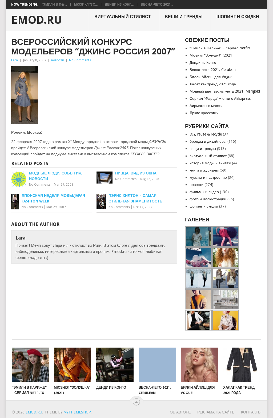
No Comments (80, 60)
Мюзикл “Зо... (86, 4)
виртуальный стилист (122, 16)
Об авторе (180, 412)
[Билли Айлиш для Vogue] (199, 365)
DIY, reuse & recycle (206, 134)
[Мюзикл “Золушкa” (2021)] (72, 365)
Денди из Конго (203, 62)
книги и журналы (204, 170)
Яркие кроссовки (204, 113)
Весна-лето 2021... (157, 4)
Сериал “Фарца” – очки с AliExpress (220, 98)
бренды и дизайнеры (208, 141)
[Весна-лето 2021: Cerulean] (157, 365)
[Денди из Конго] (115, 365)
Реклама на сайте (215, 412)
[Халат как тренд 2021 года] (241, 365)
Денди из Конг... (119, 4)
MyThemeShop (77, 412)
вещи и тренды (184, 16)
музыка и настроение (208, 177)
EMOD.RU (36, 20)
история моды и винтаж (210, 163)
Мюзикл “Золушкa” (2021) (212, 55)
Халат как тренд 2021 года (213, 84)
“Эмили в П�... (54, 4)
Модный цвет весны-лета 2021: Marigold (225, 91)
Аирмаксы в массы (206, 105)
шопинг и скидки (237, 16)
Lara (14, 60)
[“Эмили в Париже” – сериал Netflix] (30, 365)
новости (57, 60)
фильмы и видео (204, 192)
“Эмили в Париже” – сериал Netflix (220, 48)
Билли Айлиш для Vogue (211, 77)
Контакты (251, 412)
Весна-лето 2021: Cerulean (213, 69)
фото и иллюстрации (208, 199)
